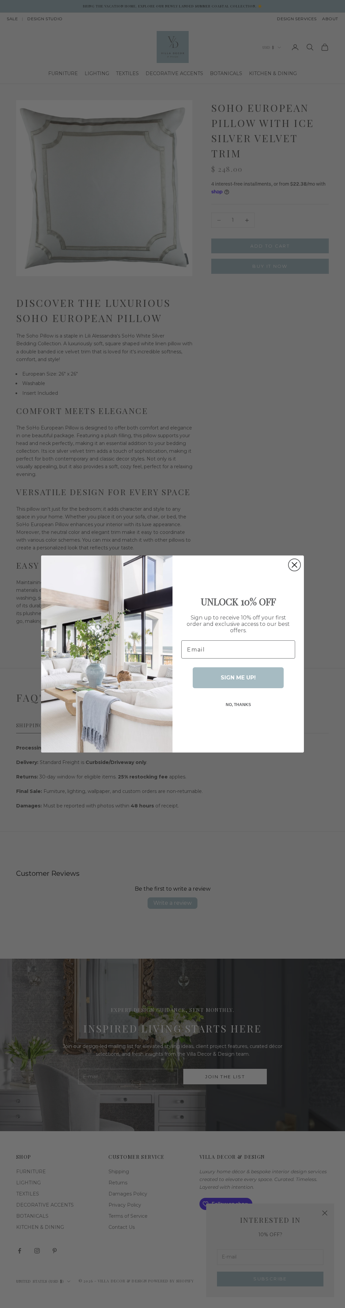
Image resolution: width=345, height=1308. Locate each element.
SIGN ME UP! (238, 677)
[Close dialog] (294, 565)
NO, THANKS (238, 704)
